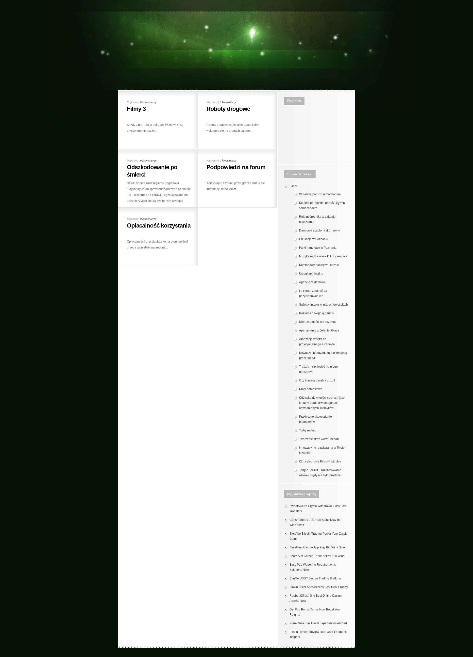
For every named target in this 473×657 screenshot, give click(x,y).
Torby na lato (307, 430)
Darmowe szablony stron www (319, 230)
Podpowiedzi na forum (235, 167)
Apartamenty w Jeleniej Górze (319, 330)
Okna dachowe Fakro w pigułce (320, 461)
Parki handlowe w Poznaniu (318, 247)
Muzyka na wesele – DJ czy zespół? (323, 256)
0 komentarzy (148, 102)
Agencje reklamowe (312, 282)
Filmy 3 (136, 108)
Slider (293, 186)
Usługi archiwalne (311, 273)
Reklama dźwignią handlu (316, 313)
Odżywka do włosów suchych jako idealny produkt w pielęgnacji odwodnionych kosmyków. (322, 403)
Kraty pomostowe (310, 389)
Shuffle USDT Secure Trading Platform (315, 578)
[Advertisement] (236, 14)
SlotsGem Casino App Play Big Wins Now (317, 547)
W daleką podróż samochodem (320, 194)
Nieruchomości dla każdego (318, 322)
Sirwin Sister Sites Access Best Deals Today (318, 587)
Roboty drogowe (228, 108)
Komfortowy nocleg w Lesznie (319, 265)
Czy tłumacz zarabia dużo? (317, 380)
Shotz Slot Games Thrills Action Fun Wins (316, 556)
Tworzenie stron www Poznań (319, 439)
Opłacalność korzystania (158, 225)
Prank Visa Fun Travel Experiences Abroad (318, 623)
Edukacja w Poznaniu (313, 239)
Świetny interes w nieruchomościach (323, 304)
